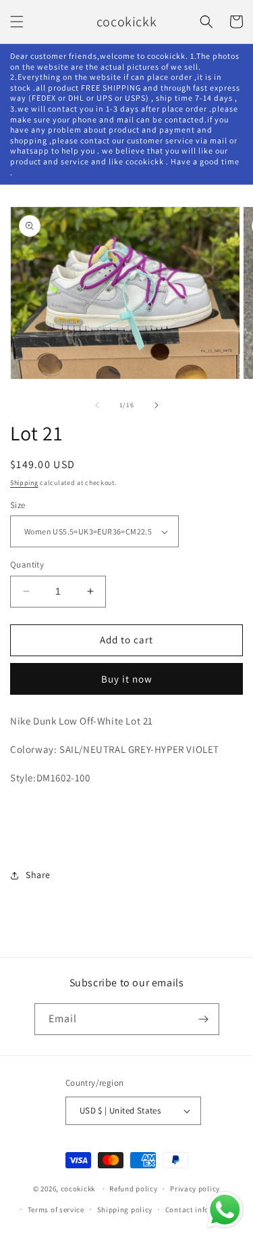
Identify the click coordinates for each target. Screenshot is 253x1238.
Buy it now (126, 678)
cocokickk (78, 1188)
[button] (17, 22)
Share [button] (38, 875)
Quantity (27, 564)
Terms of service (56, 1209)
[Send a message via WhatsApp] (225, 1210)
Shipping (24, 482)
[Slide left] (97, 405)
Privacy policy (195, 1188)
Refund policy (133, 1188)
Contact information (201, 1209)
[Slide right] (156, 405)
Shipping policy (125, 1209)
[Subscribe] (204, 1019)
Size (18, 505)
